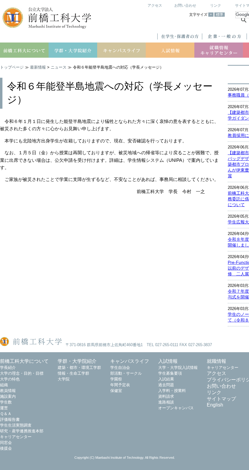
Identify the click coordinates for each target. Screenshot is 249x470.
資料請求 (166, 396)
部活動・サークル (126, 373)
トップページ (12, 67)
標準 (219, 14)
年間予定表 (120, 385)
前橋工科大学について (24, 361)
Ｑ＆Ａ (6, 413)
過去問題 (166, 385)
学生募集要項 (170, 373)
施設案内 (8, 396)
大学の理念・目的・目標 (21, 373)
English (215, 404)
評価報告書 (10, 419)
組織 (4, 385)
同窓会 (6, 442)
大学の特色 (10, 379)
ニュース (59, 67)
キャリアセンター (16, 436)
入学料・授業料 (172, 390)
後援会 (6, 448)
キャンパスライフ (129, 361)
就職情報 (216, 361)
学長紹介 (8, 367)
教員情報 (8, 390)
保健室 (116, 390)
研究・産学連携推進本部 (21, 431)
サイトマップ (221, 398)
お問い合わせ (185, 5)
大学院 (64, 379)
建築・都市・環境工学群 (79, 367)
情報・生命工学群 (73, 373)
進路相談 (166, 402)
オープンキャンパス (176, 408)
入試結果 (166, 379)
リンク (215, 5)
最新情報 (38, 67)
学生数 (6, 402)
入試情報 (168, 361)
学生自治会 (120, 367)
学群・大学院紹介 (77, 361)
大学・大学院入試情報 (178, 367)
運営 (4, 408)
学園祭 (116, 379)
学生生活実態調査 (16, 425)
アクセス (155, 5)
